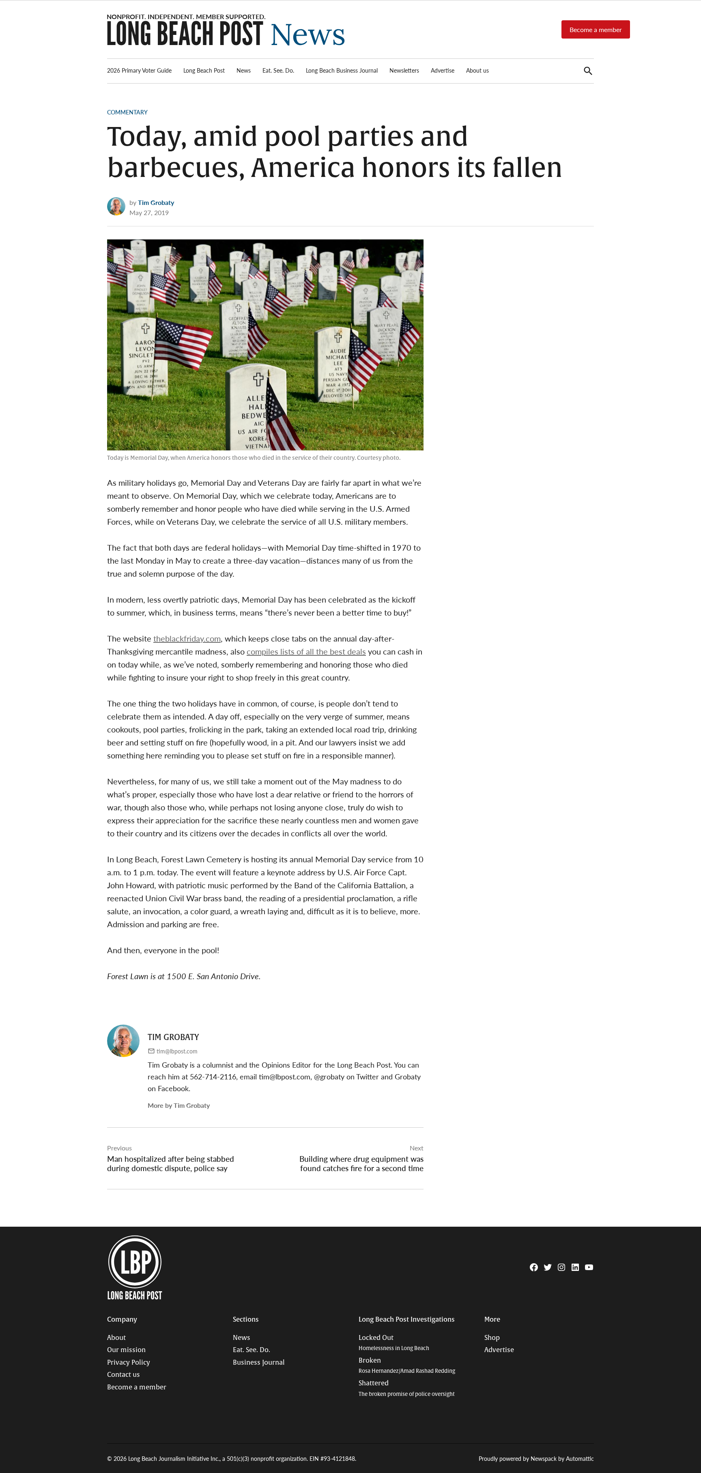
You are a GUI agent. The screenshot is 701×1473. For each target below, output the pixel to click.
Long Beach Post (204, 70)
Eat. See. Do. (278, 70)
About (116, 1338)
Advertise (442, 70)
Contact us (123, 1375)
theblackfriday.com (187, 638)
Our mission (126, 1350)
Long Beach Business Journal (342, 70)
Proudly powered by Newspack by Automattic (536, 1458)
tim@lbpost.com (177, 1051)
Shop (492, 1338)
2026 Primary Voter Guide (139, 70)
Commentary (127, 112)
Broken (407, 1366)
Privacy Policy (128, 1363)
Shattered (407, 1388)
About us (477, 70)
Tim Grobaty (156, 202)
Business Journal (259, 1363)
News (244, 70)
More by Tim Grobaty (179, 1105)
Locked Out (394, 1343)
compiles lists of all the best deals (306, 651)
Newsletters (404, 70)
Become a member (596, 29)
